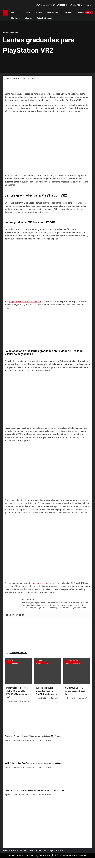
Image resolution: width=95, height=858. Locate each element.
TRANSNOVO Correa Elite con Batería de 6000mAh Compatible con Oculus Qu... (35, 790)
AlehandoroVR (12, 78)
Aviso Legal (48, 850)
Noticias (15, 12)
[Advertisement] (47, 86)
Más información (44, 740)
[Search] (82, 12)
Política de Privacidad (12, 850)
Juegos (38, 12)
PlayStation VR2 (15, 33)
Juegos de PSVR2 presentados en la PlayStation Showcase (46, 691)
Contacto (59, 850)
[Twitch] (17, 615)
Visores (28, 18)
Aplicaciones (52, 12)
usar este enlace (40, 583)
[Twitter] (10, 615)
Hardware (15, 18)
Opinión (27, 12)
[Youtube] (7, 615)
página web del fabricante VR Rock (25, 301)
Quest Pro (76, 663)
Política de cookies (32, 850)
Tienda (89, 12)
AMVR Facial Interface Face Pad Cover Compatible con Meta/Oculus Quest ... (34, 763)
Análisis (6, 33)
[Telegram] (20, 615)
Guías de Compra (44, 18)
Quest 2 (68, 663)
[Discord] (23, 615)
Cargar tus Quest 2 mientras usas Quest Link (75, 691)
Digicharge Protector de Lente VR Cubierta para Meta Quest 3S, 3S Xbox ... (33, 736)
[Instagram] (13, 615)
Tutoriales (67, 12)
